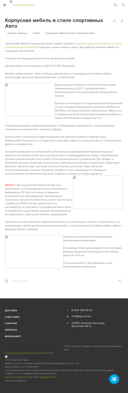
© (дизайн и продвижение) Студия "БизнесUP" (29, 353)
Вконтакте (85, 337)
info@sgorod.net (46, 377)
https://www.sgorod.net (17, 377)
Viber (93, 337)
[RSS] (114, 20)
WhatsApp (102, 337)
